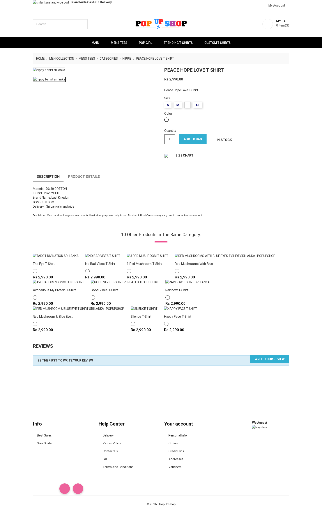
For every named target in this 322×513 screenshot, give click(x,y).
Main (95, 43)
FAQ (105, 459)
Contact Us (110, 451)
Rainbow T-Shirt (176, 290)
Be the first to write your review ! (65, 360)
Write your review (270, 359)
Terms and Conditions (118, 467)
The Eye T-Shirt (44, 264)
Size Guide (44, 443)
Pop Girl (145, 43)
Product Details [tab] (84, 177)
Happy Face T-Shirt (177, 317)
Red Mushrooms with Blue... (195, 264)
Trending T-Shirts (178, 43)
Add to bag (193, 139)
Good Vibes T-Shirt (104, 290)
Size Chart (184, 155)
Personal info (177, 435)
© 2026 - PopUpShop (161, 504)
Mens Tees (119, 43)
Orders (173, 443)
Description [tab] (48, 177)
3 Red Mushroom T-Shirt (144, 264)
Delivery (108, 435)
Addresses (175, 459)
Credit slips (176, 451)
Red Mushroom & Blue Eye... (53, 317)
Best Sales (44, 435)
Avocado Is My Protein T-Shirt (54, 290)
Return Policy (112, 443)
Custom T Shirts (217, 43)
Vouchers (175, 467)
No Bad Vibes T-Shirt (100, 264)
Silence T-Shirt (141, 317)
